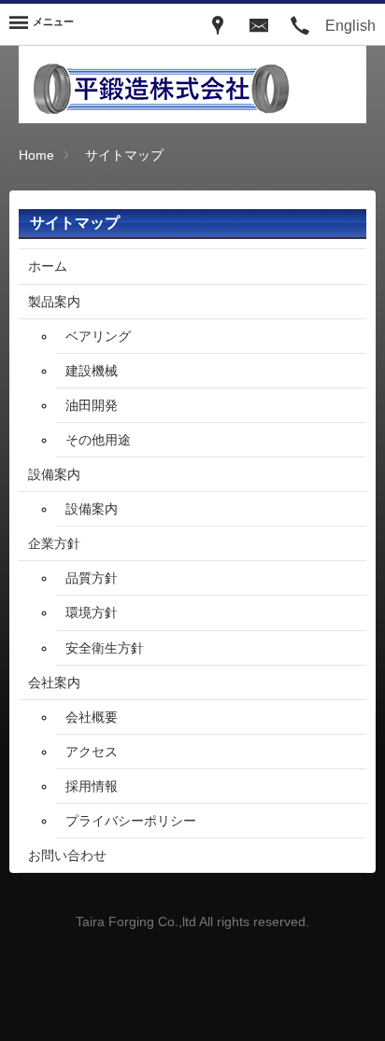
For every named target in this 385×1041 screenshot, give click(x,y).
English (350, 26)
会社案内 (54, 682)
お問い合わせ (67, 855)
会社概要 (91, 717)
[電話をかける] (300, 24)
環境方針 (91, 612)
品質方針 (91, 577)
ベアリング (98, 336)
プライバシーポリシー (130, 820)
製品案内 (54, 301)
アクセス (91, 751)
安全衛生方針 (104, 647)
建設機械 (91, 370)
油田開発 (91, 405)
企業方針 (54, 543)
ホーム (47, 266)
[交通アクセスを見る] (217, 24)
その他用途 (98, 439)
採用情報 (91, 786)
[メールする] (259, 24)
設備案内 (54, 474)
